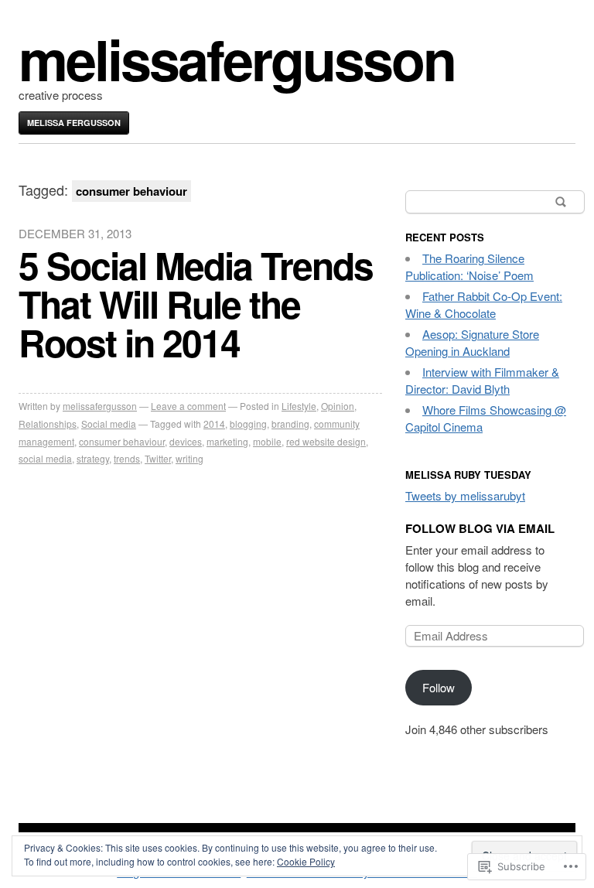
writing (189, 458)
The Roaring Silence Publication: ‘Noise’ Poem (469, 266)
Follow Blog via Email (480, 528)
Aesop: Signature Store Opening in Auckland (472, 342)
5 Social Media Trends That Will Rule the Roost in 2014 (196, 303)
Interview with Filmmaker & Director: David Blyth (482, 380)
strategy (93, 458)
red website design (326, 441)
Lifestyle (299, 405)
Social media (108, 423)
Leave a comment (188, 405)
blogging (248, 423)
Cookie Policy (306, 861)
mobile (267, 441)
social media (45, 458)
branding (290, 423)
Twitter (158, 458)
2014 (214, 423)
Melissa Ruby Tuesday (468, 474)
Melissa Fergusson (74, 122)
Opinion (337, 405)
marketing (227, 441)
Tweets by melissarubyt (465, 495)
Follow (438, 687)
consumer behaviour (122, 441)
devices (185, 441)
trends (127, 458)
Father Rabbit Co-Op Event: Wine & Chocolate (483, 304)
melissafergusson (237, 58)
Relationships (48, 423)
